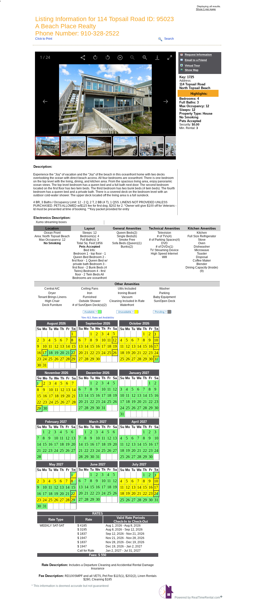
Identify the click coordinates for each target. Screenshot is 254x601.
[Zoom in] (145, 57)
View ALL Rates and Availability (97, 317)
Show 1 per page (206, 9)
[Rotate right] (95, 57)
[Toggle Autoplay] (120, 57)
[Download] (157, 57)
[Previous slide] (45, 101)
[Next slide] (165, 101)
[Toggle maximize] (169, 57)
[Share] (83, 57)
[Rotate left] (107, 57)
